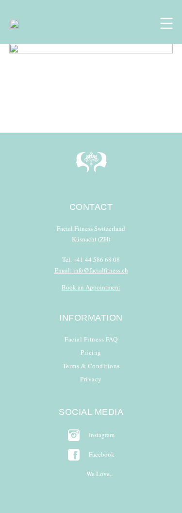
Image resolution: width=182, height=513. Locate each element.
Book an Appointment (91, 287)
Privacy (91, 379)
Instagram (102, 434)
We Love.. (99, 473)
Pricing (91, 352)
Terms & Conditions (91, 365)
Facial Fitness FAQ (91, 339)
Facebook (102, 454)
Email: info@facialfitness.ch (91, 270)
